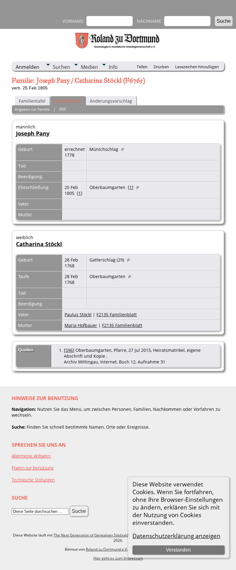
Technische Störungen (33, 480)
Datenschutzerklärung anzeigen (176, 536)
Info (113, 67)
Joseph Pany (32, 133)
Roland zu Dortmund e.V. (107, 549)
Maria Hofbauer (81, 325)
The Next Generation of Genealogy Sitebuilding (93, 535)
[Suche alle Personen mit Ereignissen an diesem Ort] (124, 149)
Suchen (61, 67)
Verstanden (178, 549)
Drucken (161, 66)
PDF (62, 109)
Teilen (142, 66)
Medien (89, 67)
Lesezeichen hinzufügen (197, 66)
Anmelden (27, 67)
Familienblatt (67, 101)
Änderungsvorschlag (111, 101)
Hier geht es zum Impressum (118, 558)
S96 (69, 350)
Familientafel (32, 101)
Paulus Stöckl (78, 314)
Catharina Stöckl (39, 244)
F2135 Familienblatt (116, 314)
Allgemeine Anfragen (31, 456)
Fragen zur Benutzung (32, 468)
